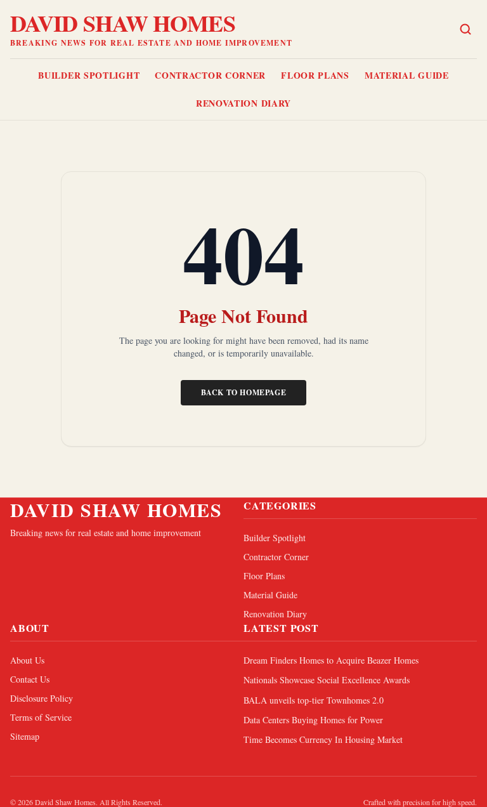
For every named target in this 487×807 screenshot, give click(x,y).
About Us (27, 660)
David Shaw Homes (122, 23)
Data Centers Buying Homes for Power (313, 720)
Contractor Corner (210, 75)
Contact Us (29, 679)
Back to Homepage (244, 392)
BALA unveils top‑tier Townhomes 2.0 (314, 700)
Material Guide (407, 75)
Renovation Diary (243, 103)
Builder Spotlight (89, 75)
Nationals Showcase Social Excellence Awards (327, 680)
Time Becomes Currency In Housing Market (323, 739)
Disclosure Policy (41, 698)
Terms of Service (41, 717)
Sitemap (24, 736)
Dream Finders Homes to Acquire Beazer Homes (331, 660)
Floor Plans (315, 75)
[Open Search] (465, 29)
